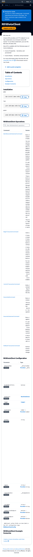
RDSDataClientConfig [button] (9, 527)
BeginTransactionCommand (11, 231)
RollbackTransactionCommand (12, 345)
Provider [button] (22, 367)
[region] (16, 242)
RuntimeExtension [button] (26, 396)
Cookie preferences (19, 549)
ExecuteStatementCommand (11, 316)
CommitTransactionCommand (12, 284)
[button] (22, 1)
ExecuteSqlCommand (9, 297)
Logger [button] (23, 402)
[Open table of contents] (30, 5)
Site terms (10, 549)
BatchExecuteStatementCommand (13, 133)
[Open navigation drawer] (2, 5)
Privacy (5, 549)
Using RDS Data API (8, 60)
